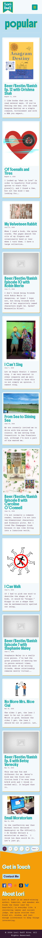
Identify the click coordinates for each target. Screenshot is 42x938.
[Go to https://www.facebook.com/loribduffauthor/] (4, 885)
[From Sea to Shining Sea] (21, 418)
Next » (35, 849)
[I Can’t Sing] (21, 352)
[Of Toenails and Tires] (21, 159)
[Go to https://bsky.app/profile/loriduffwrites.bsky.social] (27, 885)
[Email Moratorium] (21, 820)
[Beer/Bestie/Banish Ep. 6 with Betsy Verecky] (21, 761)
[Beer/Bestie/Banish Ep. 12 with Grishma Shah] (21, 77)
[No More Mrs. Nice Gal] (21, 703)
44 (27, 849)
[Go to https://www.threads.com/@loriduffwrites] (21, 885)
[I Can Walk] (21, 574)
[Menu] (35, 7)
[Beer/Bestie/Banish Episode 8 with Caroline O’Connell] (21, 491)
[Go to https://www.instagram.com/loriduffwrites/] (10, 885)
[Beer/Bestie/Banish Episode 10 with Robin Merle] (21, 282)
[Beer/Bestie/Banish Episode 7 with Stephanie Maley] (21, 644)
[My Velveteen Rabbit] (21, 224)
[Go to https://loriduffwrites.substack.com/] (15, 885)
